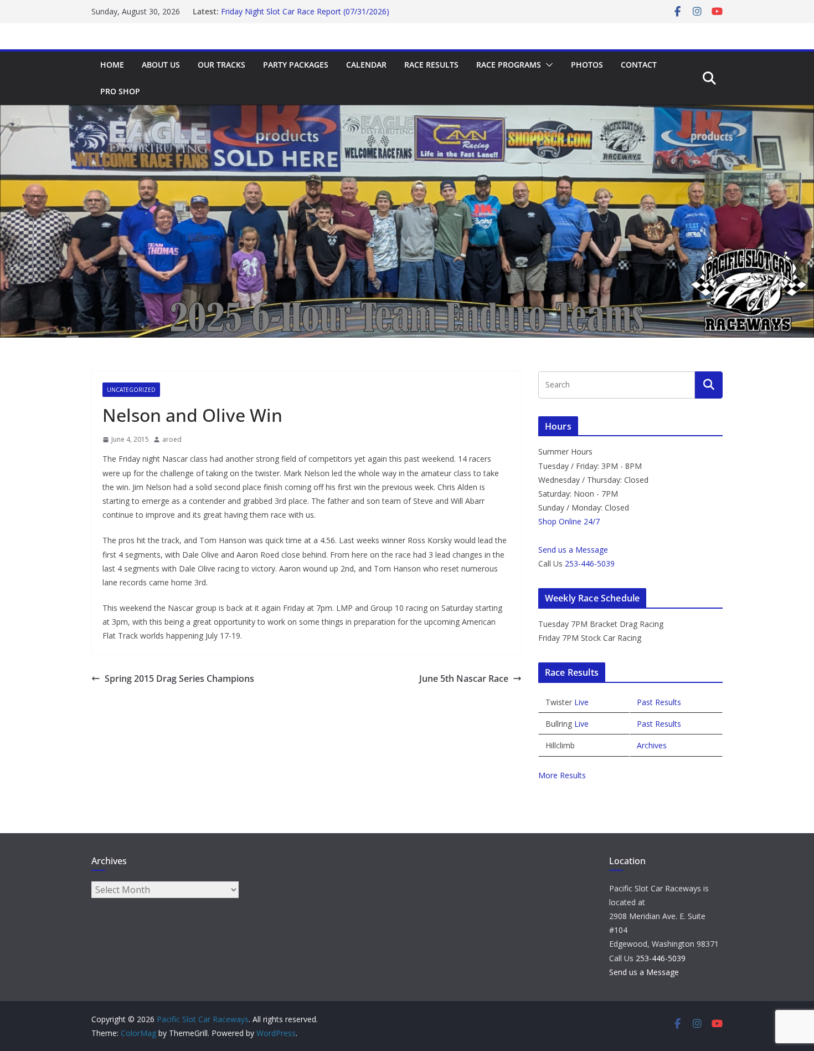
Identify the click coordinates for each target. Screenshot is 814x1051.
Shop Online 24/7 (569, 521)
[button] (547, 65)
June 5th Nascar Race (463, 678)
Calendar (366, 64)
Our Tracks (221, 64)
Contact (639, 64)
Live (581, 702)
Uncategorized (131, 390)
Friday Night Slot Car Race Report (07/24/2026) (305, 6)
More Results (562, 775)
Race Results (431, 64)
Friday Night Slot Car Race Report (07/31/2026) (305, 17)
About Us (161, 64)
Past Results (659, 702)
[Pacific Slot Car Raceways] (407, 112)
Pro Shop (120, 91)
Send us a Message (573, 549)
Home (112, 64)
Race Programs (508, 64)
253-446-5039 (590, 563)
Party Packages (295, 64)
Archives (652, 745)
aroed (172, 439)
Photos (587, 64)
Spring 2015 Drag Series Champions (179, 678)
